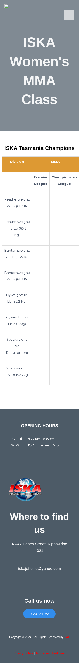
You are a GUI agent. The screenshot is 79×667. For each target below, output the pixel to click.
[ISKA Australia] (15, 15)
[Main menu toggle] (69, 15)
